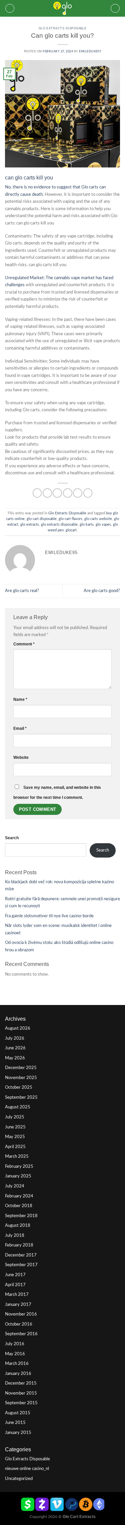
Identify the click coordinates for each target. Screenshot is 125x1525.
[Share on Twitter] (57, 493)
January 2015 (18, 1432)
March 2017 (17, 1294)
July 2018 (14, 1235)
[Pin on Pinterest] (77, 493)
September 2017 (21, 1264)
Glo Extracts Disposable (63, 28)
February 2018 (19, 1245)
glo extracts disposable (59, 524)
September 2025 (21, 1097)
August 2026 (17, 1028)
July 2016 (14, 1344)
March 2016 (17, 1363)
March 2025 (17, 1156)
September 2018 (21, 1215)
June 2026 (15, 1048)
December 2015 (21, 1383)
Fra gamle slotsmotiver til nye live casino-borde (49, 916)
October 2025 (18, 1087)
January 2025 (18, 1176)
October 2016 (18, 1324)
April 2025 (15, 1146)
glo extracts (29, 524)
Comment (24, 644)
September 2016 (21, 1334)
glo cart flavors (70, 519)
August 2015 (17, 1413)
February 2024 (19, 1196)
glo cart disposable (42, 519)
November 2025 (21, 1077)
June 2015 (15, 1422)
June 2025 (15, 1127)
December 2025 (21, 1067)
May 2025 (15, 1136)
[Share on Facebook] (47, 493)
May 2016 (15, 1354)
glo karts (87, 524)
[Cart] (115, 8)
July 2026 (14, 1038)
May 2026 (15, 1058)
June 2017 (15, 1275)
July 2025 (14, 1117)
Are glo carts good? (102, 590)
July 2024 (14, 1186)
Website (21, 757)
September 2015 (21, 1403)
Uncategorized (19, 1478)
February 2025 (19, 1166)
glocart (71, 530)
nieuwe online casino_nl (27, 1468)
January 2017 (18, 1304)
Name (20, 699)
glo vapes (103, 524)
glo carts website (98, 519)
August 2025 (17, 1107)
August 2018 (17, 1225)
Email (20, 728)
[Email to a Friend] (67, 493)
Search (12, 838)
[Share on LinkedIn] (88, 493)
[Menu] (9, 8)
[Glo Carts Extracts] (62, 8)
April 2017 (15, 1285)
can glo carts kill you (29, 177)
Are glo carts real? (22, 590)
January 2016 (18, 1373)
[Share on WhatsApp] (37, 493)
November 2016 (21, 1314)
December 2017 (21, 1255)
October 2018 (18, 1205)
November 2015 (21, 1393)
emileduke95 (90, 51)
